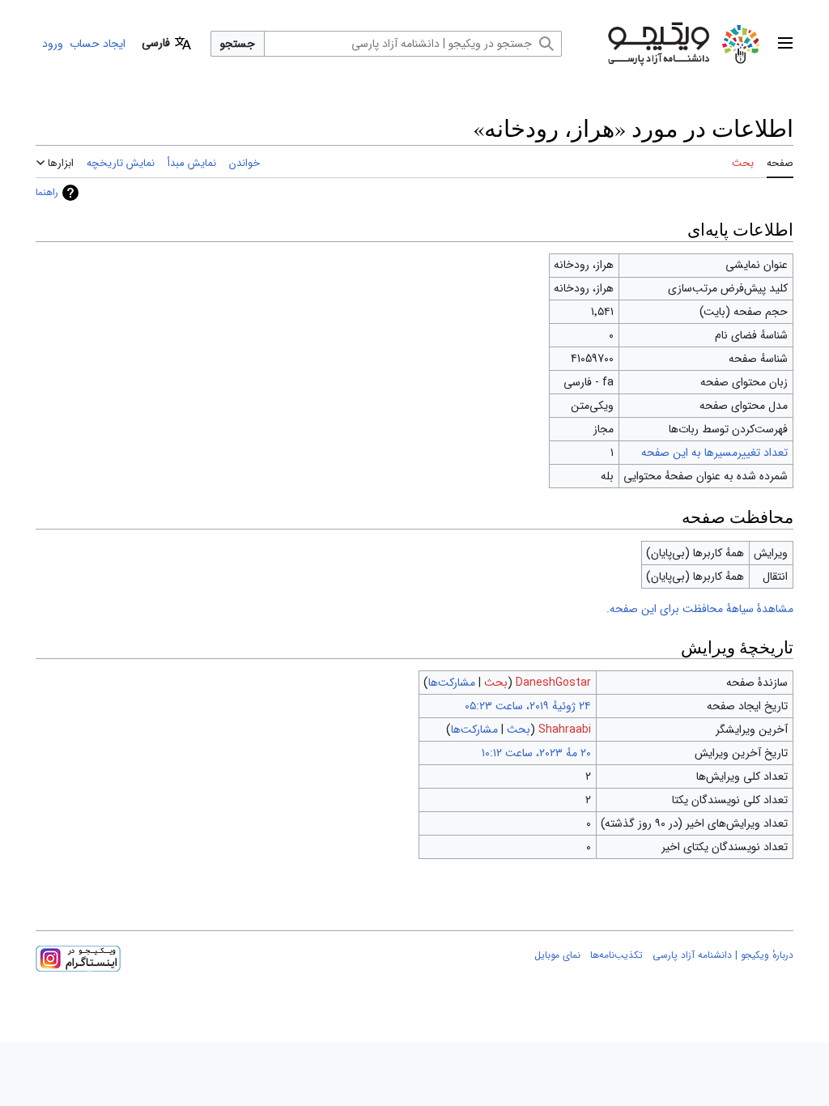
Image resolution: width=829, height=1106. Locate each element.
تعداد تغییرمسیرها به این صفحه (714, 453)
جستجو (237, 44)
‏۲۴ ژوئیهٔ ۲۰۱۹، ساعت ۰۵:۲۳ (528, 706)
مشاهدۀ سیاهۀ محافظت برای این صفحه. (699, 609)
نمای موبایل (557, 955)
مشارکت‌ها (451, 682)
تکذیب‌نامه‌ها (616, 955)
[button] (785, 43)
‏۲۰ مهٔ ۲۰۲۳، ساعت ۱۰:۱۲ (536, 753)
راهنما (47, 192)
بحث (496, 682)
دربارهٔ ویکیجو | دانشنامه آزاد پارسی (723, 955)
